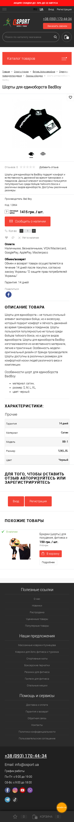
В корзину (53, 553)
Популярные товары (37, 625)
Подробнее (48, 562)
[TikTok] (15, 799)
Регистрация (64, 9)
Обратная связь (37, 718)
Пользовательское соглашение (37, 738)
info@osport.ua (27, 764)
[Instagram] (15, 790)
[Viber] (30, 790)
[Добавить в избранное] (70, 97)
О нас (37, 598)
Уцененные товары (37, 619)
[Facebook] (7, 790)
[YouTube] (22, 790)
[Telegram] (7, 799)
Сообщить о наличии (30, 221)
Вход (51, 9)
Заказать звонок (57, 26)
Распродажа (37, 612)
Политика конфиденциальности (37, 731)
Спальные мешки (37, 685)
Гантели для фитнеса (37, 678)
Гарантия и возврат (37, 711)
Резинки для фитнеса (37, 672)
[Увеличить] (37, 123)
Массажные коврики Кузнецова (37, 645)
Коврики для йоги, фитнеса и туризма (37, 651)
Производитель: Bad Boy (18, 199)
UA (41, 9)
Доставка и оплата (37, 704)
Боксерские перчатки (37, 665)
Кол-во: (13, 231)
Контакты (37, 725)
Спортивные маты (37, 658)
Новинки (37, 605)
